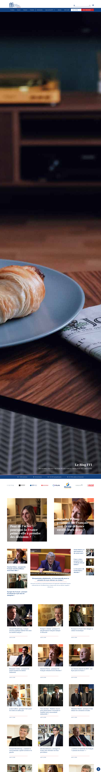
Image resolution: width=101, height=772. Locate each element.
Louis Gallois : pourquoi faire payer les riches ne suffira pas (20, 709)
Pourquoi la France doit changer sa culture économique (82, 629)
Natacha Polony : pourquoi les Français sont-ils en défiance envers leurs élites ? (72, 524)
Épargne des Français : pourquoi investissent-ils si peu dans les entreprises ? (17, 593)
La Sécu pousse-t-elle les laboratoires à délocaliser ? (79, 570)
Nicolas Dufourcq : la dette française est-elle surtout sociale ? (79, 551)
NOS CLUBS (66, 10)
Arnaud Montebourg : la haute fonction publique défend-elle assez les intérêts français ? (20, 630)
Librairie (59, 10)
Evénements (40, 10)
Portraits (32, 10)
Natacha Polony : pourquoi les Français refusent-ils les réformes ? (51, 669)
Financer (25, 10)
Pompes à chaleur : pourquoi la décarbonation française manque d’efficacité (50, 630)
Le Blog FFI (83, 465)
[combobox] (81, 5)
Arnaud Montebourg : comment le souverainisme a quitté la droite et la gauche (20, 750)
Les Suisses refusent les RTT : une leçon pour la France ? (81, 669)
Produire (12, 10)
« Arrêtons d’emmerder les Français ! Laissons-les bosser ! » (82, 749)
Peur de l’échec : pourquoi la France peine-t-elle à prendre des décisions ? (25, 531)
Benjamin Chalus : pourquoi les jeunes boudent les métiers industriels (19, 670)
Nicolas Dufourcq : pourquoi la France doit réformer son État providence (50, 750)
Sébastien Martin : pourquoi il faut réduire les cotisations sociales (82, 709)
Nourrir (18, 10)
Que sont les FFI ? (49, 10)
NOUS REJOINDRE (87, 10)
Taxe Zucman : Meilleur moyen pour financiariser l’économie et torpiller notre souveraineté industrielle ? (50, 711)
